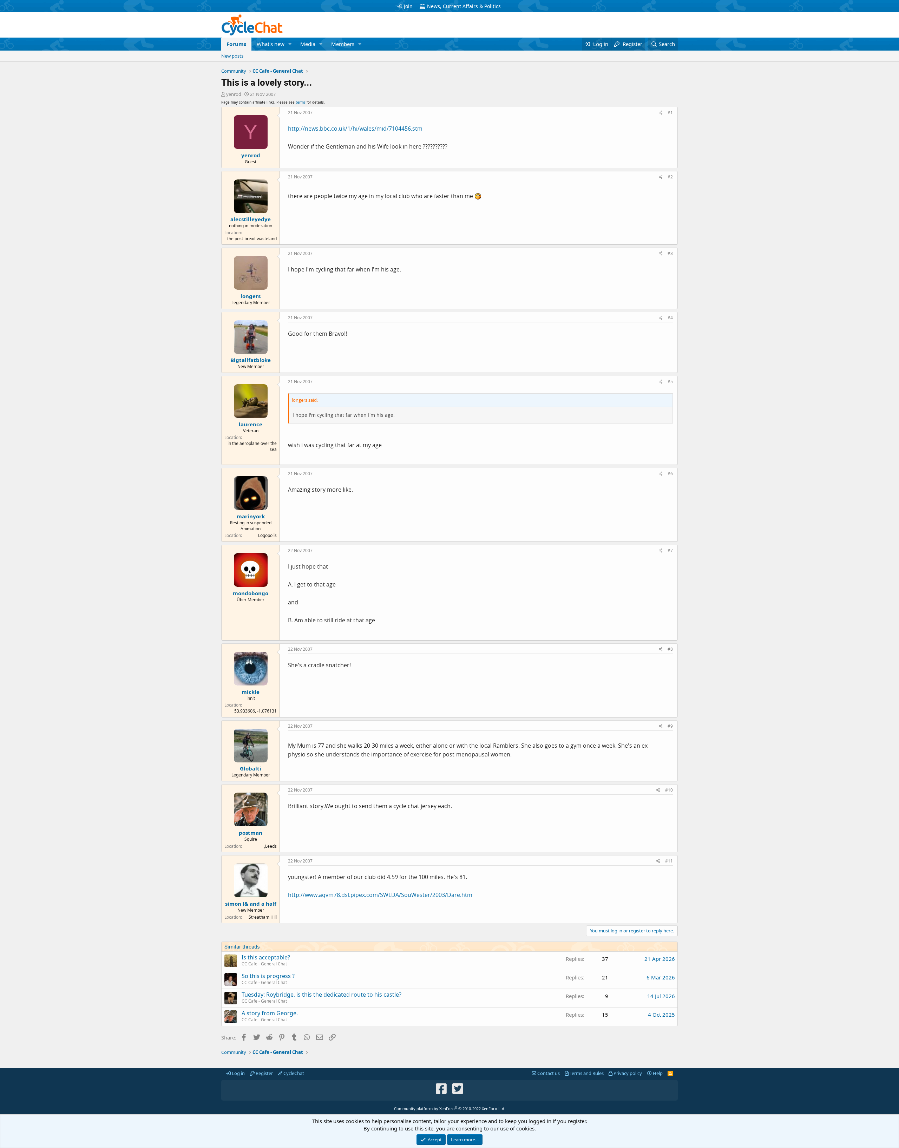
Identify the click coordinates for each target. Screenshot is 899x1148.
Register (264, 1073)
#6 (670, 474)
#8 (670, 649)
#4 (670, 318)
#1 (670, 113)
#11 (669, 861)
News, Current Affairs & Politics (464, 6)
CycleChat (293, 1073)
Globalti (250, 768)
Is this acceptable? (266, 957)
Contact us (548, 1073)
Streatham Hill (263, 917)
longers (251, 296)
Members (342, 43)
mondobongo (250, 593)
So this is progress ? (268, 976)
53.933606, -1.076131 (255, 711)
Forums (236, 43)
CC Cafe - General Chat (264, 964)
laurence (250, 424)
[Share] (660, 113)
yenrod (233, 94)
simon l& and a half (250, 903)
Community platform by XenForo (449, 1108)
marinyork (251, 516)
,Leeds (270, 846)
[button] (290, 44)
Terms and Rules (586, 1073)
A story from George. (270, 1013)
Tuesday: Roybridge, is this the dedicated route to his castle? (321, 994)
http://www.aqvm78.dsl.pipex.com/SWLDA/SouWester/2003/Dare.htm (380, 895)
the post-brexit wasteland (252, 239)
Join (408, 6)
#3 (670, 253)
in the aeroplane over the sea (252, 446)
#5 (670, 382)
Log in (238, 1073)
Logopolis (267, 535)
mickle (251, 691)
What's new (270, 43)
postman (250, 832)
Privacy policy (627, 1073)
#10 (669, 790)
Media (307, 43)
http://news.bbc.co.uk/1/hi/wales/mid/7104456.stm (355, 128)
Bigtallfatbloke (250, 359)
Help (657, 1073)
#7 (670, 550)
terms (301, 102)
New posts (232, 56)
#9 (670, 726)
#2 (670, 177)
